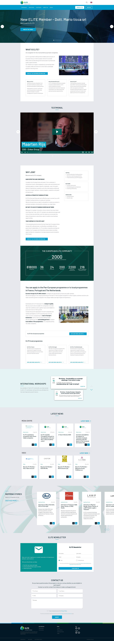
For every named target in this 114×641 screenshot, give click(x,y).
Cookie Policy (22, 639)
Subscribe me (75, 568)
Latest (58, 628)
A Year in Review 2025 (64, 434)
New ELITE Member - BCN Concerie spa (64, 467)
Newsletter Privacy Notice (74, 564)
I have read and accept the (58, 611)
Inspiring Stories (60, 631)
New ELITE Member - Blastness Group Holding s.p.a (81, 468)
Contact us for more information (36, 73)
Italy (61, 560)
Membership (41, 628)
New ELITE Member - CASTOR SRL (47, 467)
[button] (53, 40)
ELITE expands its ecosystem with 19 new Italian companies (29, 436)
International (81, 560)
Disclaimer (30, 639)
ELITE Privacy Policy (38, 639)
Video (58, 633)
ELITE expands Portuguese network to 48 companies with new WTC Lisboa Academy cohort (47, 438)
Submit (57, 617)
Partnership (41, 630)
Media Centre (59, 630)
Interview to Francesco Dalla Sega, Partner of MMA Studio (69, 506)
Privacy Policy (80, 563)
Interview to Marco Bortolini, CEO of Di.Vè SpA (46, 505)
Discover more (27, 31)
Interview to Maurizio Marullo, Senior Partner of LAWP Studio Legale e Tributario (90, 507)
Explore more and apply (77, 333)
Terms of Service (86, 563)
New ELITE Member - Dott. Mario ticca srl (29, 467)
